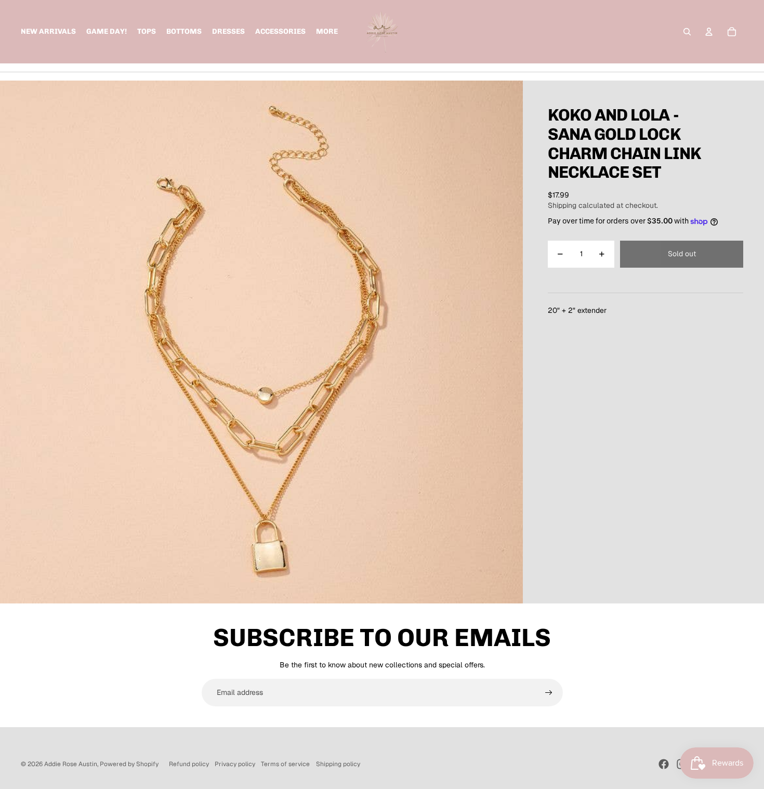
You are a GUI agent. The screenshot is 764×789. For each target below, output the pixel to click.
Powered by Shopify (129, 764)
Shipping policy (338, 764)
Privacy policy (235, 764)
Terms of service (285, 764)
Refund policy (189, 764)
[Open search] (687, 31)
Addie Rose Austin (70, 764)
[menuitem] (327, 31)
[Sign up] (548, 692)
